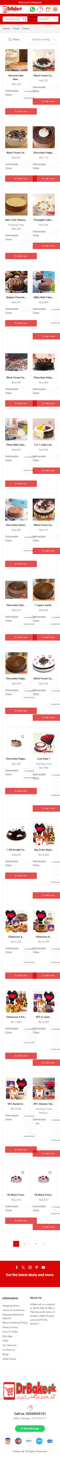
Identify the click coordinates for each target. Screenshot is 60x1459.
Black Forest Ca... (44, 75)
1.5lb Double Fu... (16, 849)
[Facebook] (16, 1267)
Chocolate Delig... (44, 377)
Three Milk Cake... (16, 444)
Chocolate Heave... (16, 525)
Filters (16, 39)
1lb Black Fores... (16, 1194)
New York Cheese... (16, 219)
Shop (16, 28)
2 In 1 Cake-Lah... (44, 444)
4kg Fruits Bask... (44, 849)
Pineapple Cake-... (44, 219)
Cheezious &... (16, 936)
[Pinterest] (36, 1267)
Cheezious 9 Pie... (16, 1017)
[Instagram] (30, 1267)
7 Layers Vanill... (43, 605)
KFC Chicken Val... (44, 1103)
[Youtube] (43, 1267)
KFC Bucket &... (16, 1103)
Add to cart (22, 111)
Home (6, 28)
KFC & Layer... (43, 1017)
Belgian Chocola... (16, 297)
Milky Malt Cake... (44, 297)
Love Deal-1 (43, 758)
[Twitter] (23, 1267)
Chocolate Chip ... (16, 605)
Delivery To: (32, 19)
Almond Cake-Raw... (16, 77)
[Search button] (24, 19)
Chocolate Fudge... (43, 152)
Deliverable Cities (11, 92)
